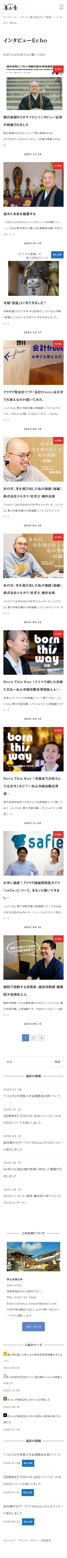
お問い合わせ (33, 1326)
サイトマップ (9, 1540)
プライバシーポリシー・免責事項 (34, 1540)
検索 (57, 1062)
